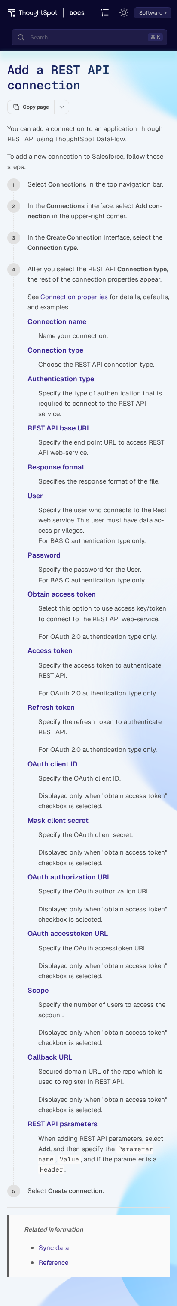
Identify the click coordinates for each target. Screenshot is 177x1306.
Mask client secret (57, 820)
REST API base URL (59, 428)
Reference (53, 1263)
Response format (56, 467)
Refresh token (51, 707)
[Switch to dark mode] (124, 12)
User (35, 495)
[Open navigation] (105, 13)
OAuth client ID (52, 764)
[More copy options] (61, 107)
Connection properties (74, 297)
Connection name (56, 321)
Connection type (55, 350)
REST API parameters (62, 1123)
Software (150, 12)
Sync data (54, 1248)
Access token (50, 650)
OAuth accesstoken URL (67, 933)
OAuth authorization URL (69, 877)
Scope (38, 990)
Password (44, 555)
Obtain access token (61, 594)
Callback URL (49, 1057)
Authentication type (60, 378)
